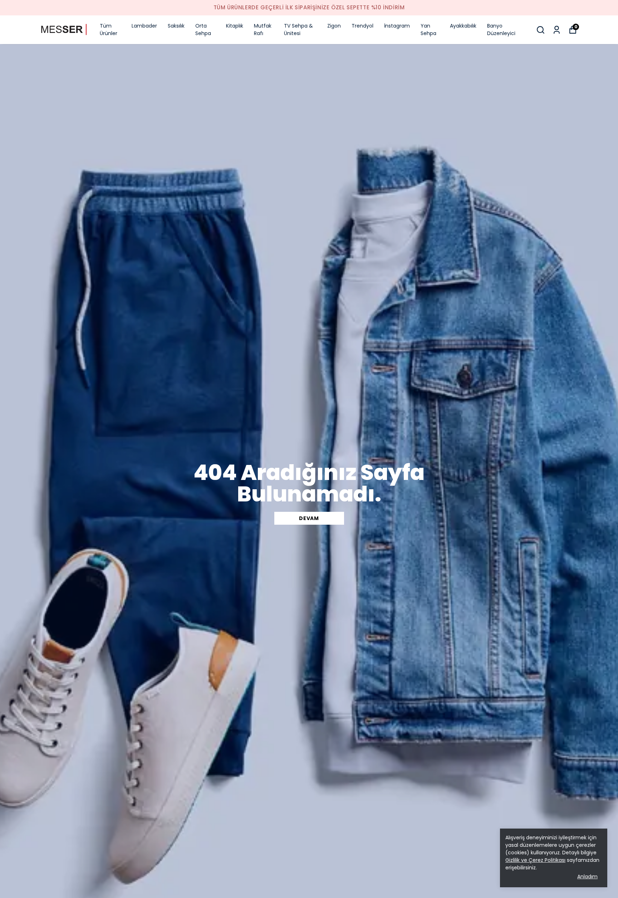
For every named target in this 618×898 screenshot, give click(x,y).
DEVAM (309, 518)
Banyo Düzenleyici (501, 29)
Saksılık (176, 25)
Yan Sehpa (428, 29)
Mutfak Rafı (262, 29)
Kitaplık (234, 25)
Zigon (334, 25)
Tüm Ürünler (108, 29)
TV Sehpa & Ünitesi (298, 29)
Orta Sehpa (203, 29)
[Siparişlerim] (556, 29)
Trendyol (362, 25)
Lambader (144, 25)
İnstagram (397, 25)
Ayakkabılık (463, 25)
